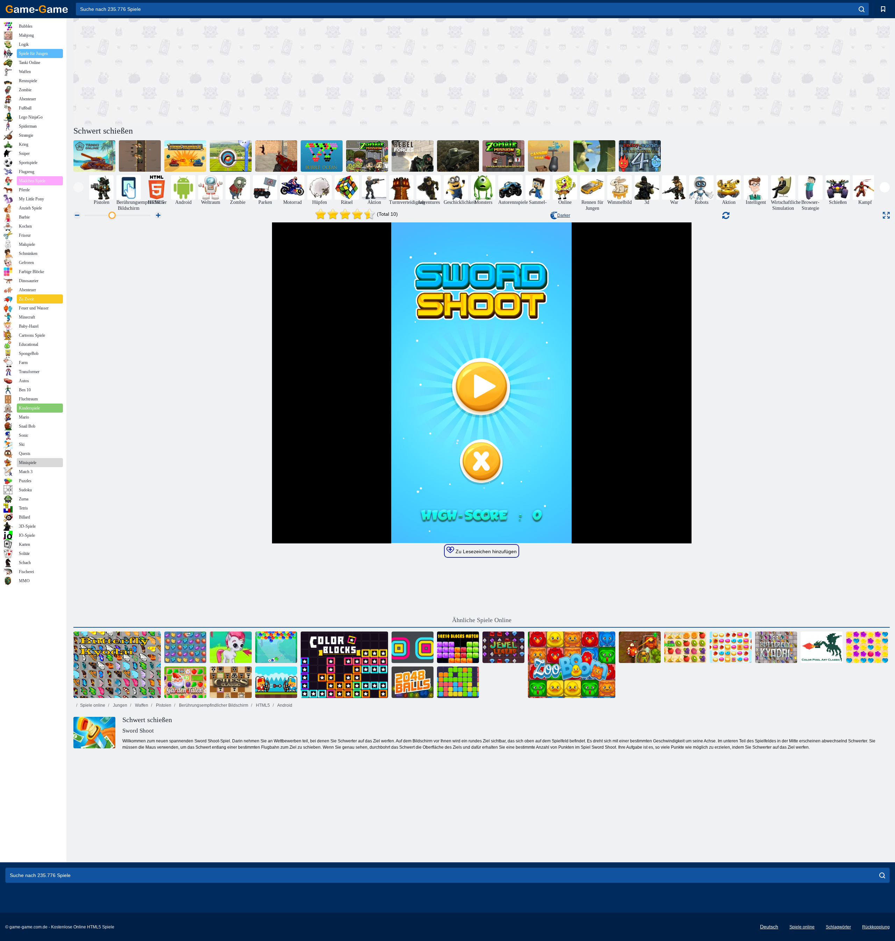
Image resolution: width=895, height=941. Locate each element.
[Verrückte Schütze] (276, 156)
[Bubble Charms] (276, 647)
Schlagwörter (838, 927)
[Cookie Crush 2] (731, 647)
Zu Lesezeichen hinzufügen (485, 551)
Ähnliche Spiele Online (481, 619)
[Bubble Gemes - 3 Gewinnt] (231, 647)
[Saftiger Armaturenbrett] (685, 647)
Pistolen (163, 705)
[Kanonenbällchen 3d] (549, 156)
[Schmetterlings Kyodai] (117, 665)
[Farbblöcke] (344, 665)
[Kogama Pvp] (594, 156)
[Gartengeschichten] (185, 682)
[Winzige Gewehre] (140, 156)
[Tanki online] (94, 156)
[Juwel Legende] (503, 647)
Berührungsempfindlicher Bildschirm (213, 705)
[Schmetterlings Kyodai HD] (776, 647)
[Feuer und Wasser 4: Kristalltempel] (640, 156)
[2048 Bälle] (413, 682)
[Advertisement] (277, 71)
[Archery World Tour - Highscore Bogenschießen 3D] (231, 156)
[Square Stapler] (413, 647)
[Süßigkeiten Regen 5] (867, 647)
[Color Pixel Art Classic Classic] (822, 647)
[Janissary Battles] (276, 682)
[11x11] (458, 682)
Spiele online (92, 705)
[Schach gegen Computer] (231, 682)
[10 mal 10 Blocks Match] (458, 647)
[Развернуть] (886, 215)
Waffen (141, 705)
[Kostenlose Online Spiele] (36, 9)
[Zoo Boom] (571, 665)
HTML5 (262, 705)
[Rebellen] (413, 156)
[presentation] (78, 187)
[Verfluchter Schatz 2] (640, 647)
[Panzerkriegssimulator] (458, 156)
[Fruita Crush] (185, 647)
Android (284, 705)
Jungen (119, 705)
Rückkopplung (876, 927)
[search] (861, 9)
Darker (563, 215)
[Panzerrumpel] (185, 156)
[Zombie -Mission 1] (367, 156)
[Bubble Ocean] (322, 156)
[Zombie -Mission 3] (503, 156)
